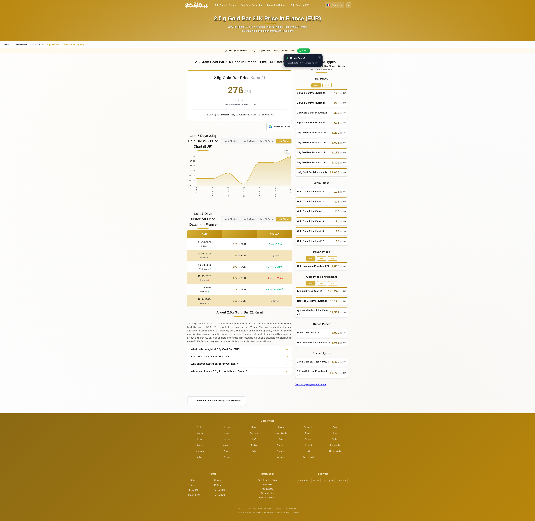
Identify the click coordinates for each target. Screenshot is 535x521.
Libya (199, 439)
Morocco (227, 445)
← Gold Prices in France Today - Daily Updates (216, 400)
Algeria (200, 445)
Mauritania (335, 445)
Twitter (316, 480)
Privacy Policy (267, 493)
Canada (227, 457)
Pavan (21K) (219, 490)
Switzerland (308, 457)
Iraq (335, 433)
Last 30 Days (266, 141)
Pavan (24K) (194, 495)
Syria (335, 427)
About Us (267, 484)
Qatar (281, 439)
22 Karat (218, 480)
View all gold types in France (310, 384)
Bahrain (308, 439)
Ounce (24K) (194, 490)
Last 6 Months (230, 141)
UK (254, 457)
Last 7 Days (283, 141)
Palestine (308, 427)
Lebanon (254, 427)
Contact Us (267, 489)
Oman (200, 433)
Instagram (328, 480)
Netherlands (335, 451)
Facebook (303, 480)
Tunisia (254, 445)
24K (316, 85)
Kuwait (227, 433)
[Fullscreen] (287, 151)
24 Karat (192, 480)
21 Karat (192, 485)
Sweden (281, 451)
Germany (254, 433)
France (227, 451)
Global (200, 427)
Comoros (281, 445)
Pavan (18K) (219, 495)
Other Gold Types (322, 62)
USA (308, 451)
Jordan (227, 427)
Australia (281, 457)
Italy (254, 451)
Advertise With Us (267, 497)
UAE (254, 439)
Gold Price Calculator (267, 480)
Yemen (227, 439)
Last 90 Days (248, 141)
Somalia (200, 451)
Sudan (335, 439)
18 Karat (217, 485)
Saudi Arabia (281, 433)
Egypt (281, 427)
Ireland (200, 457)
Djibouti (308, 445)
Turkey (308, 433)
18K (333, 258)
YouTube (342, 480)
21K (327, 85)
